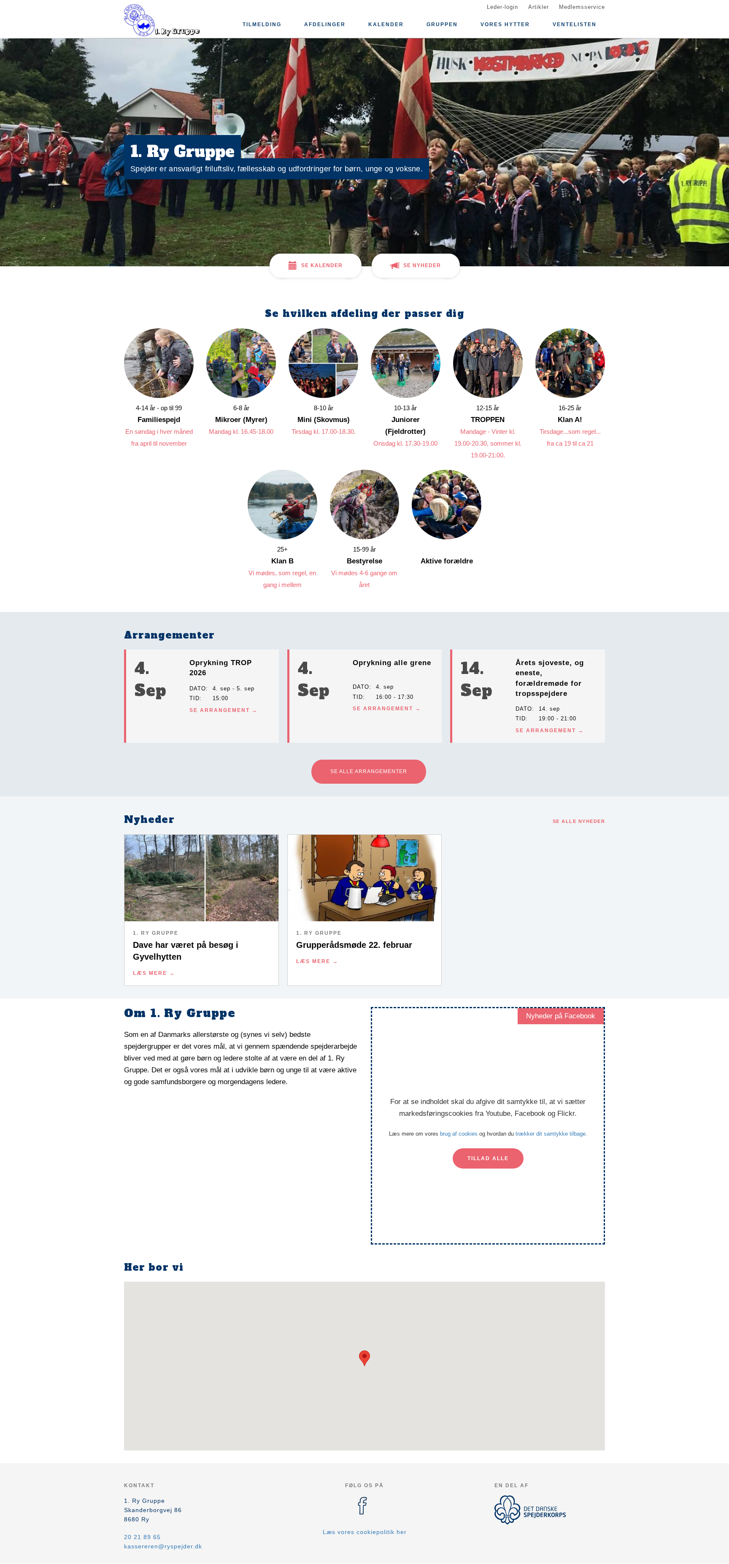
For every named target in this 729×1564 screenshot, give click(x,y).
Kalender (386, 24)
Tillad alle (488, 1158)
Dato (197, 688)
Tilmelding (262, 24)
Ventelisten (575, 24)
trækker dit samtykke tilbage (551, 1134)
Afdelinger (325, 24)
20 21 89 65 (142, 1537)
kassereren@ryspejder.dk (163, 1546)
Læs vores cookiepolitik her (365, 1532)
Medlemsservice (582, 7)
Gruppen (442, 24)
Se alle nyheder (579, 821)
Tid (194, 698)
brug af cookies (459, 1134)
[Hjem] (162, 20)
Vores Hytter (505, 24)
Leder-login (502, 7)
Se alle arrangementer (368, 771)
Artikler (538, 7)
